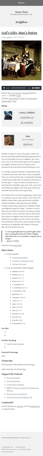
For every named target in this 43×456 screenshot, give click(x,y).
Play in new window (14, 93)
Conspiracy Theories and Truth (22, 261)
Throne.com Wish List (20, 388)
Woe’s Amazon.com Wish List (17, 394)
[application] (21, 86)
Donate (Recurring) (24, 449)
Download (25, 93)
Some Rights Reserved (24, 438)
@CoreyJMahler (27, 122)
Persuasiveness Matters (20, 257)
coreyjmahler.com (27, 117)
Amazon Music (31, 98)
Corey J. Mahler (7, 37)
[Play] (4, 88)
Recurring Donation (13, 378)
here (33, 364)
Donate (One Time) (8, 452)
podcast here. (17, 245)
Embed (18, 95)
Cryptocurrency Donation (15, 384)
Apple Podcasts (14, 98)
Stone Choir (21, 12)
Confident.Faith (20, 447)
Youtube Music (7, 101)
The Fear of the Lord (19, 264)
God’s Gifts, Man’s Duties (19, 32)
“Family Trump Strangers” (16, 344)
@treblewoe (28, 144)
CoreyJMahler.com (7, 447)
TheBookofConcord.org (9, 449)
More (14, 101)
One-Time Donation (13, 381)
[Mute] (33, 88)
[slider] (37, 88)
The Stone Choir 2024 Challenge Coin (19, 397)
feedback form (35, 406)
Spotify (22, 98)
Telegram (20, 406)
